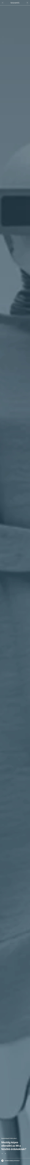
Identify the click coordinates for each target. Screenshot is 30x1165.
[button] (2, 2)
